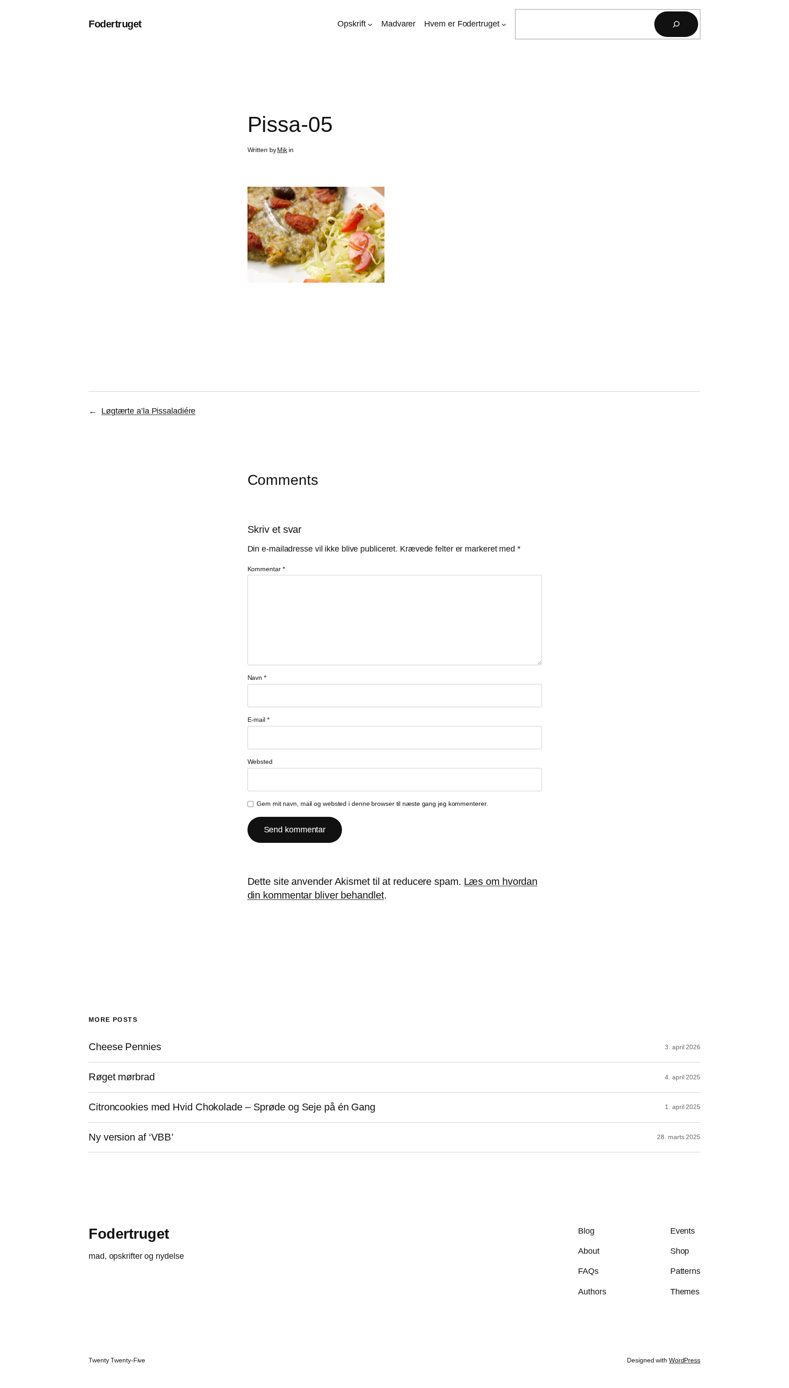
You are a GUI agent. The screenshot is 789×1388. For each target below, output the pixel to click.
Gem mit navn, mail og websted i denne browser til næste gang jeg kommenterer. (372, 803)
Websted (260, 761)
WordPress (684, 1360)
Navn (256, 677)
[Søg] (676, 24)
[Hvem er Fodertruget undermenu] (503, 24)
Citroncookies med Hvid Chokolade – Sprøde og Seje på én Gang (232, 1107)
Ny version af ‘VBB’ (131, 1137)
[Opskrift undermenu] (370, 24)
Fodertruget (115, 24)
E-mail (258, 719)
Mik (282, 149)
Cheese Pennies (125, 1046)
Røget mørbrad (122, 1077)
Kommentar (266, 569)
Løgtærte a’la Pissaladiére (148, 410)
